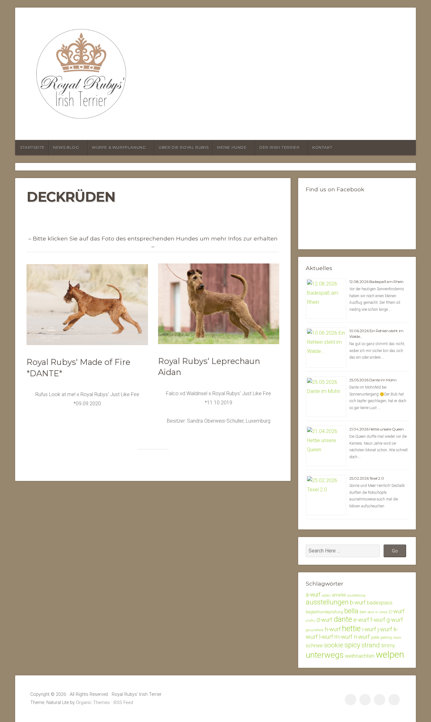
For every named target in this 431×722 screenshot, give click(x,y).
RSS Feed (123, 702)
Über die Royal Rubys (184, 147)
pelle (375, 637)
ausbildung (356, 595)
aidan (326, 595)
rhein (397, 638)
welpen (390, 654)
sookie (333, 645)
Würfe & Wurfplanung (119, 147)
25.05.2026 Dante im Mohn (372, 380)
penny (386, 637)
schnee (314, 645)
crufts (310, 621)
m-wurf (343, 636)
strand (371, 645)
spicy (352, 645)
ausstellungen (327, 602)
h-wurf (333, 629)
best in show (377, 612)
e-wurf (361, 619)
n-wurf (362, 636)
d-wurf (324, 619)
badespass (380, 602)
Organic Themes (93, 702)
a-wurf (313, 595)
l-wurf (326, 636)
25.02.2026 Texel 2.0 (366, 478)
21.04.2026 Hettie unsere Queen (376, 429)
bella (351, 611)
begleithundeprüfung (324, 611)
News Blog (66, 147)
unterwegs (325, 655)
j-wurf (384, 629)
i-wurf (369, 629)
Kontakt (322, 147)
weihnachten (360, 656)
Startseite (32, 147)
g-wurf (395, 619)
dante (343, 619)
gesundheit (314, 630)
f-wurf (377, 619)
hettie (351, 628)
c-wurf (396, 611)
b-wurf (358, 602)
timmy (388, 646)
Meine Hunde (232, 147)
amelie (339, 595)
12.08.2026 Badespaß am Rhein (376, 281)
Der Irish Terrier (279, 147)
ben (363, 611)
